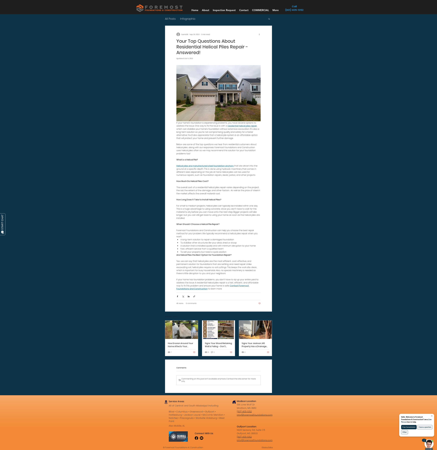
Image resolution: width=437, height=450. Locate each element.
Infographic (188, 18)
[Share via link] (194, 296)
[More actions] (259, 34)
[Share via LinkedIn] (189, 296)
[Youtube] (201, 438)
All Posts (170, 18)
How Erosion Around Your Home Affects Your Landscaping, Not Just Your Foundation (180, 345)
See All (269, 316)
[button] (269, 19)
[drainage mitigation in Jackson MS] (255, 329)
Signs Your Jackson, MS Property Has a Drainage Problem (254, 345)
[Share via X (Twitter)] (183, 296)
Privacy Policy (267, 447)
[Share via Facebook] (177, 296)
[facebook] (196, 438)
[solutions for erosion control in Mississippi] (181, 329)
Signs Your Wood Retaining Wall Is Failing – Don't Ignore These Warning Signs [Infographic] (218, 345)
